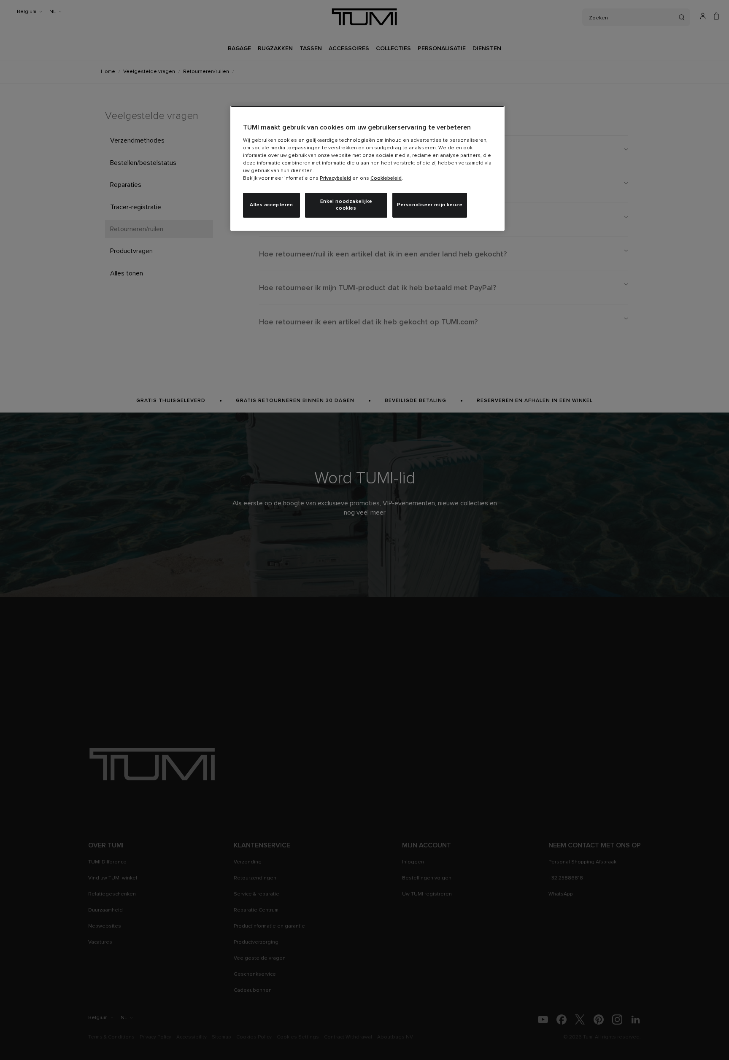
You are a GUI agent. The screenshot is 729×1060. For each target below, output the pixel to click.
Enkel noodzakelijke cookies (346, 205)
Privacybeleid (335, 178)
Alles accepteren (271, 205)
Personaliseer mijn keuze (429, 205)
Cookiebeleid (386, 178)
